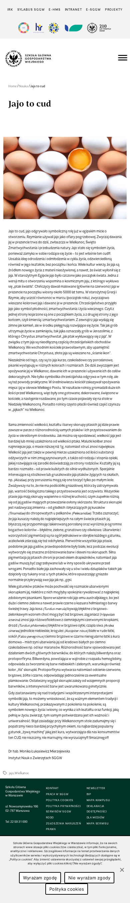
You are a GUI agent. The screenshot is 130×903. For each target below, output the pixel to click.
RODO (50, 817)
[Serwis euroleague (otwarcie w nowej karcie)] (53, 27)
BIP (89, 794)
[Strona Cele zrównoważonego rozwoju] (23, 27)
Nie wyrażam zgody (89, 877)
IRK (10, 9)
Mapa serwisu (98, 823)
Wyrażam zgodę (40, 877)
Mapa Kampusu (98, 800)
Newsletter (96, 788)
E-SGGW (93, 9)
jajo (11, 773)
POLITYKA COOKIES (59, 800)
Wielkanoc (22, 773)
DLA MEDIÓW (96, 817)
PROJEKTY (114, 9)
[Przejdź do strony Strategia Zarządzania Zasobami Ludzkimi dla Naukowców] (38, 27)
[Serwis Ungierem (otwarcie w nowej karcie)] (73, 27)
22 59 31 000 (18, 821)
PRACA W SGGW (57, 794)
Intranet (73, 9)
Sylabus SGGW (31, 9)
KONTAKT (52, 788)
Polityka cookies (66, 889)
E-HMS (54, 9)
